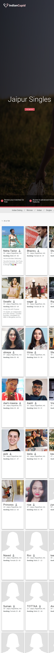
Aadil (30, 403)
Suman (7, 606)
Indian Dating (17, 210)
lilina (30, 352)
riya (29, 504)
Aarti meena (10, 403)
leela (30, 453)
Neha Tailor (10, 250)
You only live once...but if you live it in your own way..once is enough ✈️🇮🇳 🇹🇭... (12, 263)
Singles (49, 210)
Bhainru (31, 250)
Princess (8, 504)
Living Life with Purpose (11, 309)
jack (5, 453)
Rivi (29, 555)
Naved (7, 555)
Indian (39, 210)
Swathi (7, 301)
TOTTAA (32, 606)
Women (30, 210)
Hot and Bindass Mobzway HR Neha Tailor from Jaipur (12, 258)
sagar (30, 301)
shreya (7, 352)
